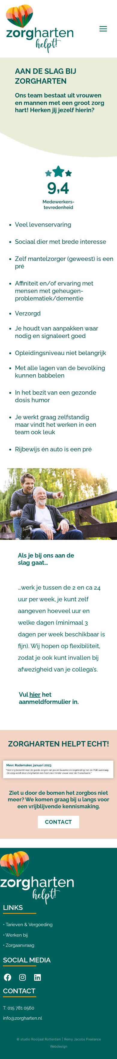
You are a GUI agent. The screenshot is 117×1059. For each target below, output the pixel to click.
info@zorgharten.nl (22, 1018)
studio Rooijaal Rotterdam (40, 1039)
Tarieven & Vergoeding (29, 924)
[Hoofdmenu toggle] (103, 29)
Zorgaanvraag (20, 945)
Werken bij (16, 935)
